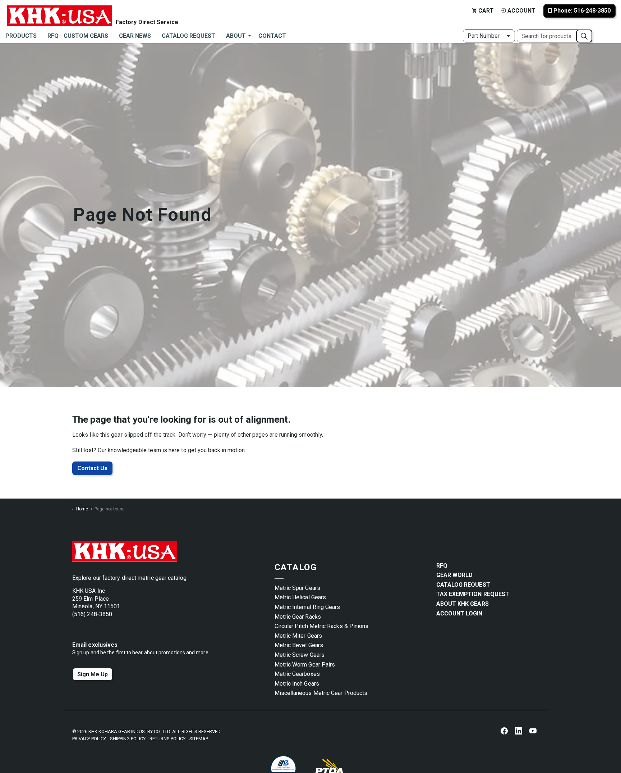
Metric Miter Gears (298, 635)
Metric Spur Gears (297, 588)
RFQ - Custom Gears (77, 35)
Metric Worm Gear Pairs (305, 664)
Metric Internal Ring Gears (307, 607)
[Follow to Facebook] (504, 730)
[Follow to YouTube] (533, 730)
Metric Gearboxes (297, 673)
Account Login (459, 613)
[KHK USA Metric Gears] (59, 10)
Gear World (454, 575)
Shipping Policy (128, 738)
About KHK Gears (462, 603)
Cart (486, 10)
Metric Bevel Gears (299, 645)
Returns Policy (167, 738)
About (236, 35)
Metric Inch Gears (297, 683)
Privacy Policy (89, 738)
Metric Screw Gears (300, 654)
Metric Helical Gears (300, 597)
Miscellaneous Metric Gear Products (321, 693)
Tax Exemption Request (473, 594)
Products (21, 35)
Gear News (135, 35)
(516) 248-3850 (92, 614)
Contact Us (92, 468)
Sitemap (198, 738)
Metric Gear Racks (298, 616)
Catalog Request (188, 35)
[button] (584, 35)
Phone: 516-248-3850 (582, 10)
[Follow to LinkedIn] (518, 730)
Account (521, 10)
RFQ (441, 565)
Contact (272, 35)
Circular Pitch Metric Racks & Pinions (322, 626)
